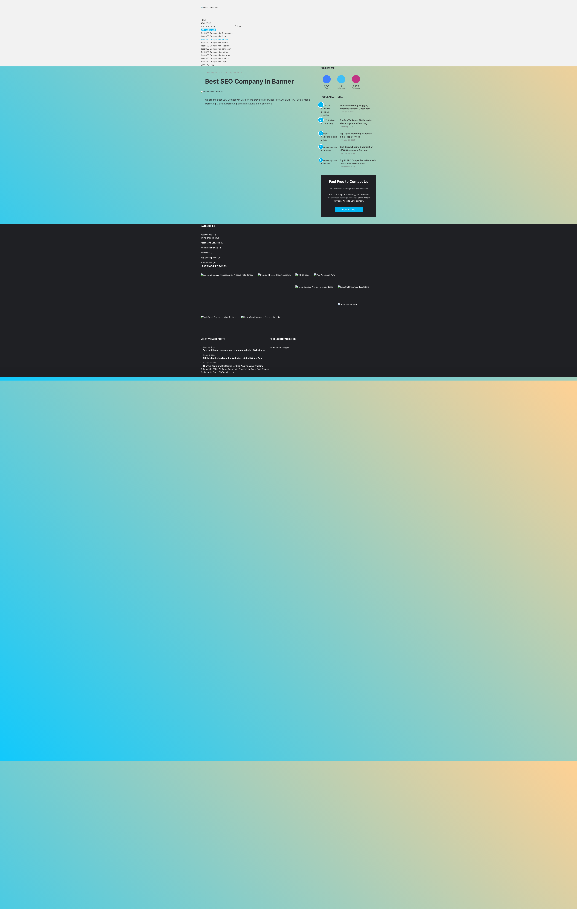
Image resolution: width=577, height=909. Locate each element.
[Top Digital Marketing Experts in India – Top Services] (329, 137)
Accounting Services (210, 242)
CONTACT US (348, 209)
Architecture (206, 262)
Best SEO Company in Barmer (214, 39)
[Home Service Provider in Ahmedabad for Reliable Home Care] (314, 295)
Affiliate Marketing (209, 247)
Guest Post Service (260, 368)
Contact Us (207, 64)
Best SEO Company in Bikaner (214, 42)
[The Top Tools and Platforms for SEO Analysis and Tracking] (329, 123)
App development (209, 257)
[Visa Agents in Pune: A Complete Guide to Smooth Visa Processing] (324, 279)
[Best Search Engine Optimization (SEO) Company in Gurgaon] (329, 150)
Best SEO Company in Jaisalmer (215, 45)
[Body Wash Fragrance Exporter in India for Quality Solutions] (260, 326)
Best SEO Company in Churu (214, 35)
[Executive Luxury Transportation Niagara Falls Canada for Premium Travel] (227, 287)
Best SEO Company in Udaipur (215, 58)
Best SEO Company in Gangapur (216, 48)
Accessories (206, 234)
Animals (204, 252)
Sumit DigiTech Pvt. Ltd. (224, 371)
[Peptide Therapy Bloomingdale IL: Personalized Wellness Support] (274, 282)
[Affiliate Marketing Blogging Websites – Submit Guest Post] (329, 109)
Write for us (207, 26)
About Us (206, 23)
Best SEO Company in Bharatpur (216, 54)
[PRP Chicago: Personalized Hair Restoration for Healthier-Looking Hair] (302, 277)
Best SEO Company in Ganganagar (217, 32)
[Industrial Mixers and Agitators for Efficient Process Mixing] (353, 293)
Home (203, 19)
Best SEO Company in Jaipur (214, 61)
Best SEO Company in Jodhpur (215, 51)
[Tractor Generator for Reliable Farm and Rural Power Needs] (347, 308)
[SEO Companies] (209, 7)
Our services (207, 29)
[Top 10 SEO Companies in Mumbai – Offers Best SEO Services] (329, 163)
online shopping (208, 237)
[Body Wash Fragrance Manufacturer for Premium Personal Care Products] (219, 325)
